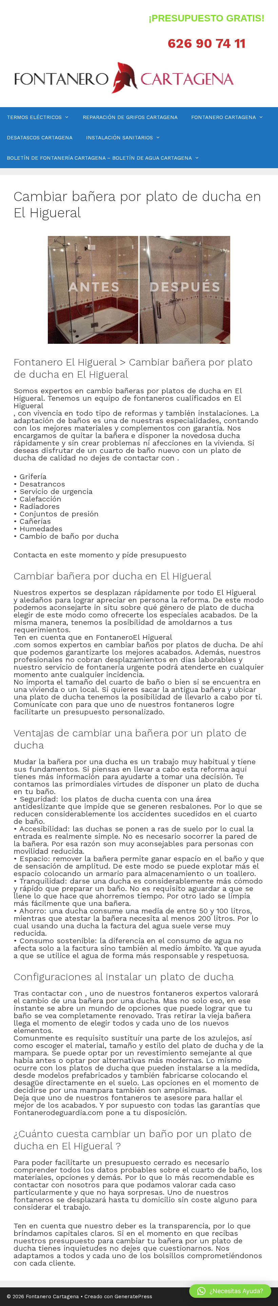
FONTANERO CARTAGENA (223, 117)
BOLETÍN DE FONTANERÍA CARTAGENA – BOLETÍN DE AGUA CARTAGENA (99, 158)
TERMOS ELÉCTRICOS (34, 117)
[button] (230, 1291)
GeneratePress (133, 1296)
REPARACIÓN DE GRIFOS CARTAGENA (130, 117)
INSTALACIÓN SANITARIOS (119, 138)
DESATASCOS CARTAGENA (40, 138)
